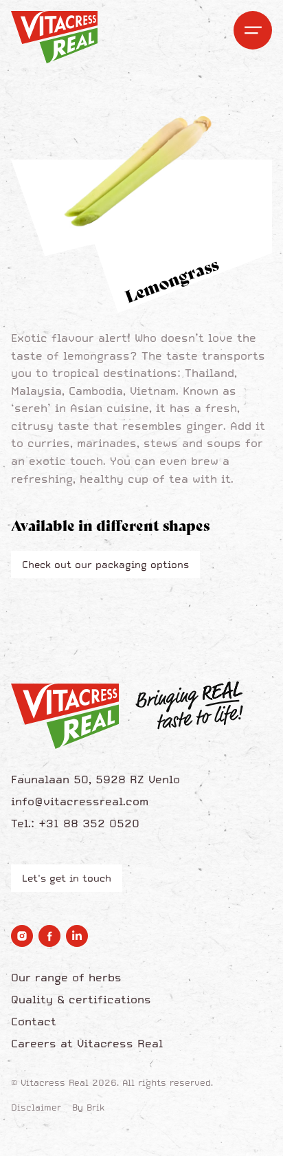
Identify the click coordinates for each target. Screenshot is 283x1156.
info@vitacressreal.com (79, 801)
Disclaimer (36, 1107)
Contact (33, 1021)
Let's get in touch (66, 878)
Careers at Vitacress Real (87, 1043)
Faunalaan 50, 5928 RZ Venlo (95, 779)
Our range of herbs (66, 977)
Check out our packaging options (105, 564)
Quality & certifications (81, 999)
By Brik (88, 1107)
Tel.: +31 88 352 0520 (75, 823)
